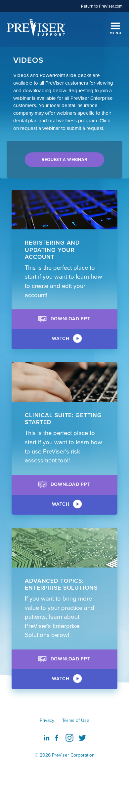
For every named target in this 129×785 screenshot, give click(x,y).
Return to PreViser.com (101, 6)
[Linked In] (47, 737)
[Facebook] (57, 738)
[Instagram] (69, 738)
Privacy (47, 720)
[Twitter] (82, 738)
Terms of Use (75, 720)
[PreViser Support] (36, 28)
